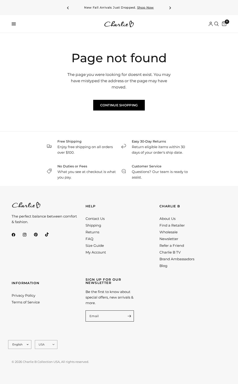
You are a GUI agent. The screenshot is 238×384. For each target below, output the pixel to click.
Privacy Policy (23, 295)
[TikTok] (50, 234)
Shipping (93, 225)
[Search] (216, 24)
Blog (163, 266)
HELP (91, 206)
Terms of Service (26, 302)
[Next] (170, 8)
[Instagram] (28, 235)
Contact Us (95, 218)
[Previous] (68, 8)
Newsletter (168, 239)
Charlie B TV (170, 252)
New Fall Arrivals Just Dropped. (119, 7)
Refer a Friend (171, 245)
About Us (167, 218)
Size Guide (95, 245)
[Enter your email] (129, 316)
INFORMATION (25, 283)
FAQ (89, 239)
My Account (96, 252)
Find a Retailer (172, 225)
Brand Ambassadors (176, 259)
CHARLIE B (169, 206)
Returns (92, 232)
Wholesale (168, 232)
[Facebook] (17, 235)
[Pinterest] (39, 235)
